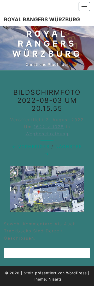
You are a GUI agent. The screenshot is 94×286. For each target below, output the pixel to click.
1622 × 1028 (49, 126)
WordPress (76, 273)
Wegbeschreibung (47, 133)
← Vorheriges (31, 146)
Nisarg (55, 279)
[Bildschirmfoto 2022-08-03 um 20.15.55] (47, 190)
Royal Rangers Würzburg (42, 19)
